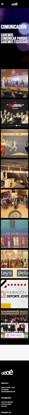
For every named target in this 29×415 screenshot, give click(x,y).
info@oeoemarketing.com (8, 392)
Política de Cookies (6, 404)
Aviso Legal (4, 406)
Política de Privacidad (7, 402)
